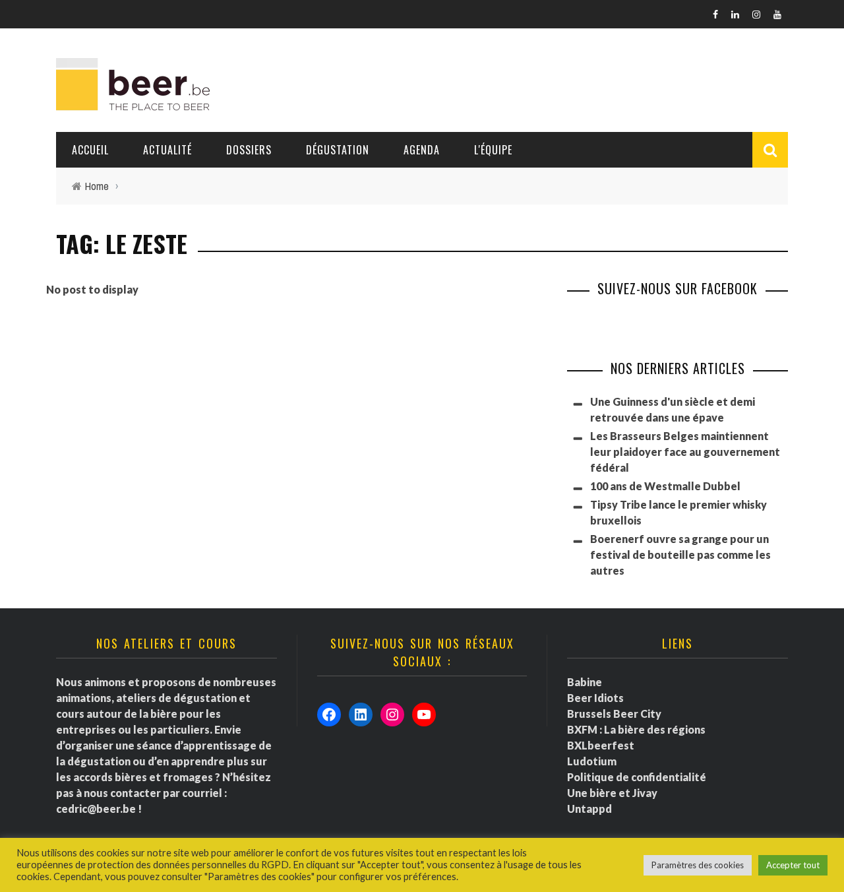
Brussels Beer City (614, 713)
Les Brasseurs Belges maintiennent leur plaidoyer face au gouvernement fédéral (685, 452)
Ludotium (592, 761)
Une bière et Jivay (612, 792)
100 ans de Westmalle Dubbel (665, 486)
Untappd (589, 808)
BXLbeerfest (600, 745)
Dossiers (249, 150)
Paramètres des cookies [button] (697, 865)
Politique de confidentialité (636, 777)
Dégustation (337, 150)
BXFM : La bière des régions (636, 729)
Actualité (167, 150)
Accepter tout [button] (793, 865)
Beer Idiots (595, 697)
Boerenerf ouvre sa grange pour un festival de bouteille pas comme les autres (680, 554)
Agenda (422, 150)
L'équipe (493, 150)
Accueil (90, 150)
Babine (584, 682)
